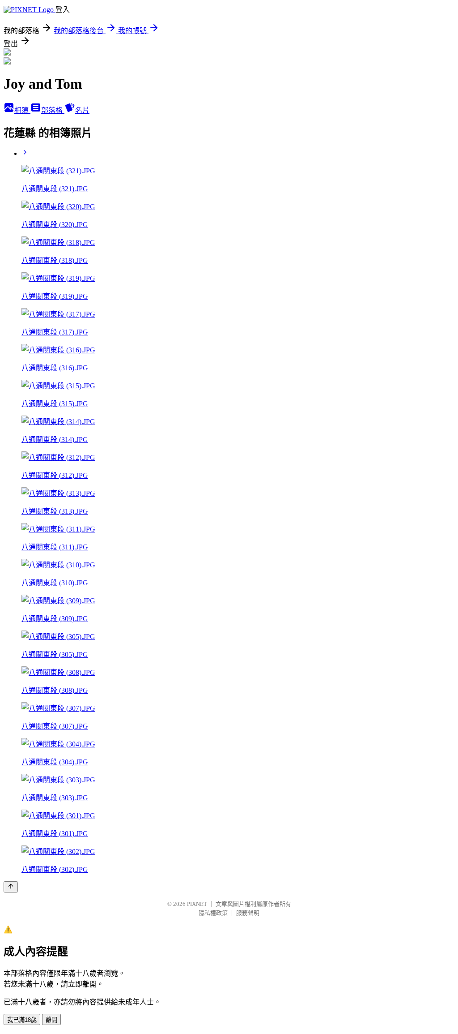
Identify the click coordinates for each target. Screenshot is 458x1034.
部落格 (52, 110)
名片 (82, 110)
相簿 (22, 110)
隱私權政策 (213, 913)
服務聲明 (247, 913)
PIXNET (197, 904)
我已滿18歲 (22, 1020)
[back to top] (11, 886)
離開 (51, 1020)
